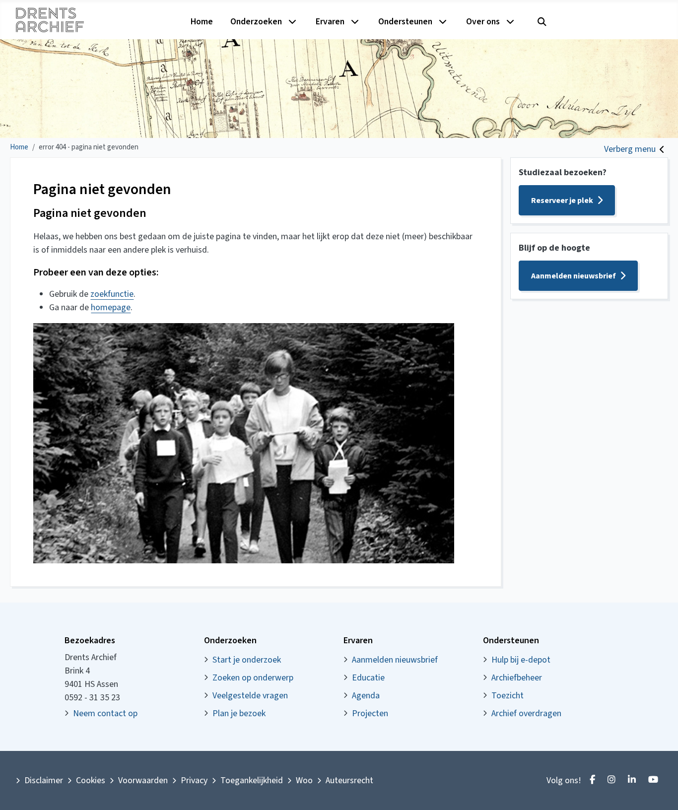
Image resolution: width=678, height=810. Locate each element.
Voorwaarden (143, 780)
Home (202, 21)
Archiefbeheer (516, 678)
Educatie (368, 678)
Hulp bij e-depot (520, 660)
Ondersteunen (405, 21)
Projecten (370, 713)
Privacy (194, 780)
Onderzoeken (256, 21)
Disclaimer (43, 780)
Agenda (366, 695)
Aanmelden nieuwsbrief (573, 275)
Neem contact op (105, 713)
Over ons (483, 21)
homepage (111, 307)
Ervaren (330, 21)
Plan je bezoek (239, 713)
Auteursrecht (349, 780)
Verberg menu (630, 149)
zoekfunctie (112, 294)
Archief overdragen (526, 713)
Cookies (90, 780)
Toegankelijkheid (251, 780)
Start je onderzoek (246, 660)
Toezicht (507, 695)
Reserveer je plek (562, 200)
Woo (304, 780)
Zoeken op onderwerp (252, 678)
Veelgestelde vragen (250, 695)
